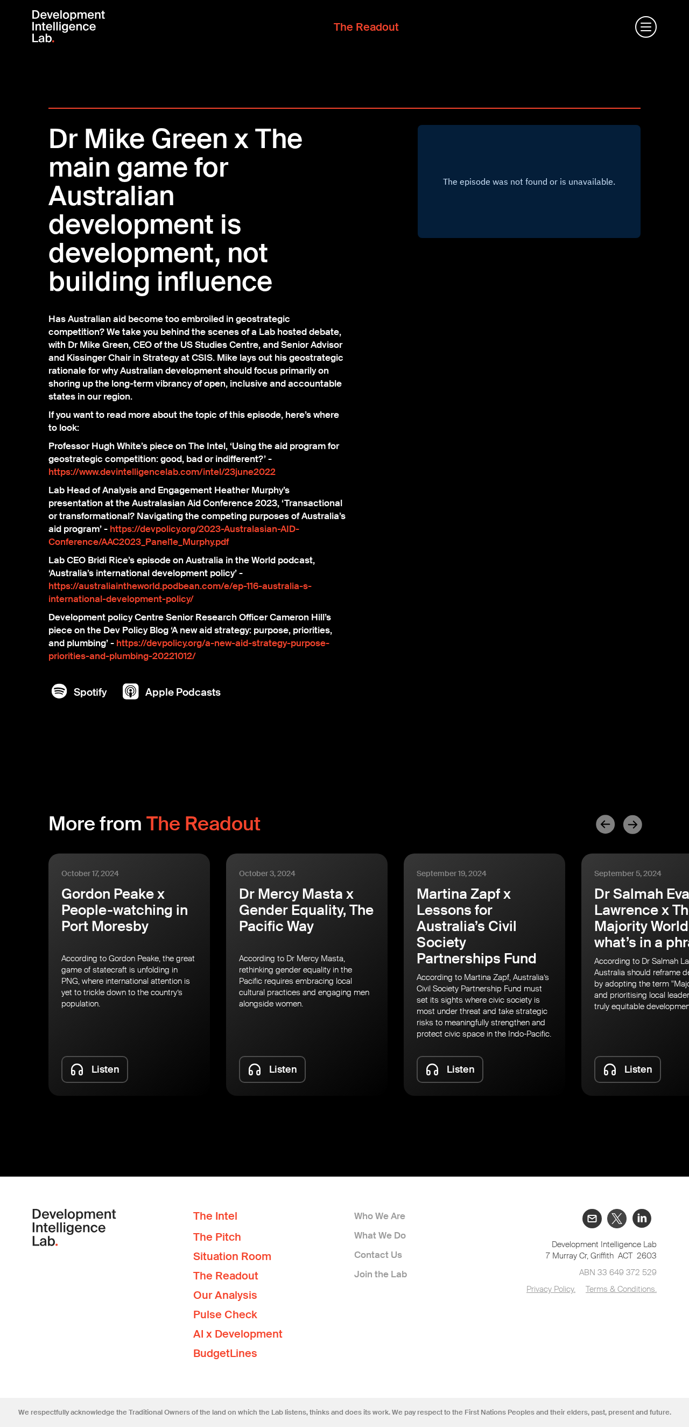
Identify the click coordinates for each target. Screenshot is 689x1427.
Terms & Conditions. (621, 1289)
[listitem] (129, 975)
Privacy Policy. (550, 1289)
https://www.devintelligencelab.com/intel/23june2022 (162, 472)
